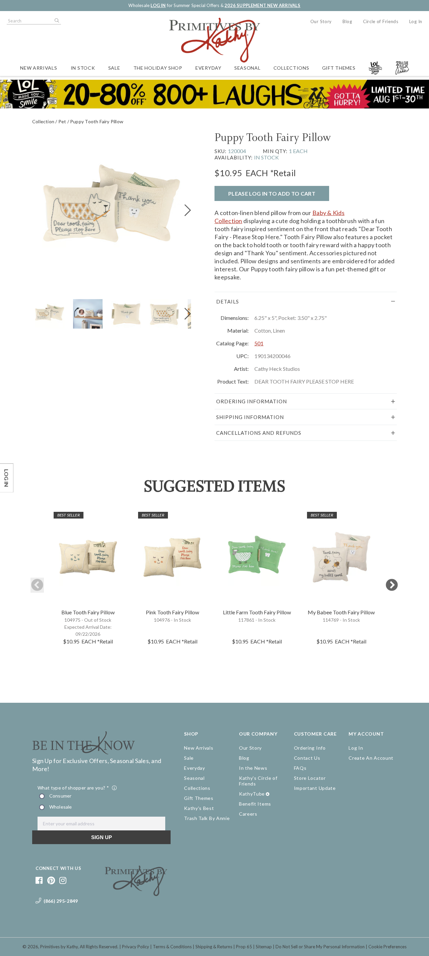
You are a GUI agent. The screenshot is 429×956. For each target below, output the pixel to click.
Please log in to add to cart (271, 193)
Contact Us (307, 758)
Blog (347, 21)
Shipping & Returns (213, 946)
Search (56, 20)
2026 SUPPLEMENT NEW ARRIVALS (262, 5)
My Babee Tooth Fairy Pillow (341, 612)
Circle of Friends (381, 21)
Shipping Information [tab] (250, 417)
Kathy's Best (199, 808)
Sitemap (264, 946)
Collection (43, 121)
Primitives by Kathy (59, 946)
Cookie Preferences (387, 946)
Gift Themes (339, 68)
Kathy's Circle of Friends (258, 781)
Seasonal (247, 68)
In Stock (83, 68)
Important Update (315, 788)
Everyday (208, 68)
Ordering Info (310, 748)
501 (258, 343)
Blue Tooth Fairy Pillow (88, 612)
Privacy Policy (135, 946)
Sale (114, 68)
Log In (415, 21)
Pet (62, 121)
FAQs (300, 768)
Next (392, 585)
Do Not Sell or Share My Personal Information (320, 946)
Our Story (321, 21)
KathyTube (252, 794)
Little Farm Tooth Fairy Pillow (257, 612)
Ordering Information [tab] (251, 401)
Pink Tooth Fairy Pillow (172, 612)
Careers (248, 814)
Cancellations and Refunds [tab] (258, 433)
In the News (253, 768)
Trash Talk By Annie (207, 818)
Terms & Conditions (172, 946)
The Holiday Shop (157, 68)
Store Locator (310, 778)
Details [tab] (227, 301)
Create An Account (371, 758)
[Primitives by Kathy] (136, 893)
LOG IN (158, 5)
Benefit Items (255, 804)
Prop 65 (244, 946)
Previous (37, 585)
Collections (291, 68)
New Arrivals (38, 68)
